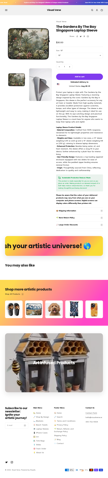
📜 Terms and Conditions (64, 421)
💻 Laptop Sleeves (41, 429)
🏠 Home (58, 413)
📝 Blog (57, 439)
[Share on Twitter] (80, 36)
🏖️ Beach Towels (40, 425)
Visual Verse (61, 21)
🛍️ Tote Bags (39, 441)
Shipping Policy (60, 435)
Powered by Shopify (28, 470)
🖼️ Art (36, 437)
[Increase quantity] (70, 66)
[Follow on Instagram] (11, 462)
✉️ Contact (59, 443)
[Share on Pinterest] (84, 36)
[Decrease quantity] (59, 66)
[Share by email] (88, 36)
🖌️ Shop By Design (41, 417)
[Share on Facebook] (77, 36)
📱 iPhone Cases (40, 433)
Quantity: (60, 62)
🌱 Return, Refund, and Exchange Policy (64, 430)
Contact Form (91, 413)
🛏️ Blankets (38, 421)
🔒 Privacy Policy (61, 425)
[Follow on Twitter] (6, 462)
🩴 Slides (37, 444)
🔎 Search (58, 417)
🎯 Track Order (39, 448)
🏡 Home (37, 413)
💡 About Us (38, 452)
